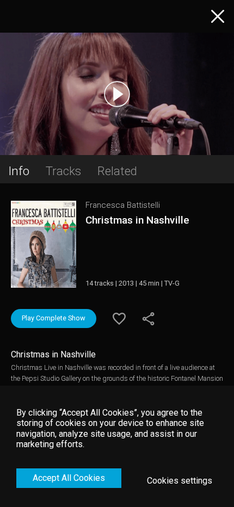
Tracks (63, 171)
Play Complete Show (53, 318)
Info (18, 171)
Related (117, 171)
